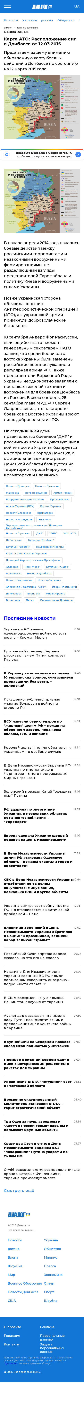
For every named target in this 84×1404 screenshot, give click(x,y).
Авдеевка (12, 566)
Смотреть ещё (19, 1190)
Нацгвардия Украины (50, 546)
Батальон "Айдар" (57, 566)
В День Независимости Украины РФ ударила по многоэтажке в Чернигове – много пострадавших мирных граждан (37, 771)
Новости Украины (49, 580)
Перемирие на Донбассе (56, 600)
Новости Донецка (17, 486)
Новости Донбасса (39, 573)
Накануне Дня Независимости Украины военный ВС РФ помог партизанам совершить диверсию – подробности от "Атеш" (37, 978)
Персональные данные (52, 1337)
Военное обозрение (27, 28)
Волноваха (13, 600)
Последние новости (30, 618)
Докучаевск (13, 593)
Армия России (63, 492)
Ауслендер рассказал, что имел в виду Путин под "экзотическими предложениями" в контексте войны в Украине (37, 1022)
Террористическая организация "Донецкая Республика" (34, 527)
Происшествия (60, 499)
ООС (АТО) (69, 533)
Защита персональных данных (52, 1348)
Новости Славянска (18, 512)
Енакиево (44, 519)
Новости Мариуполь (19, 519)
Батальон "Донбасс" (41, 540)
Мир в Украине (55, 593)
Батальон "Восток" (18, 546)
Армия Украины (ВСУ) (20, 506)
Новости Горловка (17, 533)
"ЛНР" (53, 533)
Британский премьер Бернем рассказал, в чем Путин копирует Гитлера (34, 655)
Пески (30, 600)
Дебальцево (14, 540)
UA (77, 7)
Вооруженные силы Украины (25, 499)
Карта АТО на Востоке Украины (26, 553)
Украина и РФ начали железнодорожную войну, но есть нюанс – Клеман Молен (35, 633)
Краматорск (45, 512)
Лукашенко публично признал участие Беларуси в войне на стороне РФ (32, 703)
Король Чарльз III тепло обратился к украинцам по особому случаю (37, 750)
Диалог (8, 28)
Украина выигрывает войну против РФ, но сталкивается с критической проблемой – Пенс (36, 910)
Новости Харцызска (19, 580)
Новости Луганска (47, 486)
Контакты (12, 1344)
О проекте (12, 1327)
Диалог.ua (11, 1363)
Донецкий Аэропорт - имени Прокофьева (33, 560)
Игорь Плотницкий (64, 586)
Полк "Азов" (32, 566)
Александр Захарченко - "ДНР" (26, 586)
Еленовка (33, 593)
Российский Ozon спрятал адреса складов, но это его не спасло (35, 956)
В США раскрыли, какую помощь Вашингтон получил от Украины (34, 1000)
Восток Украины (50, 506)
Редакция (12, 1336)
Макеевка (12, 492)
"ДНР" (39, 533)
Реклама (47, 1327)
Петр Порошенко (36, 492)
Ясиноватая (13, 573)
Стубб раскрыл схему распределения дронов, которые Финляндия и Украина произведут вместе (38, 1174)
